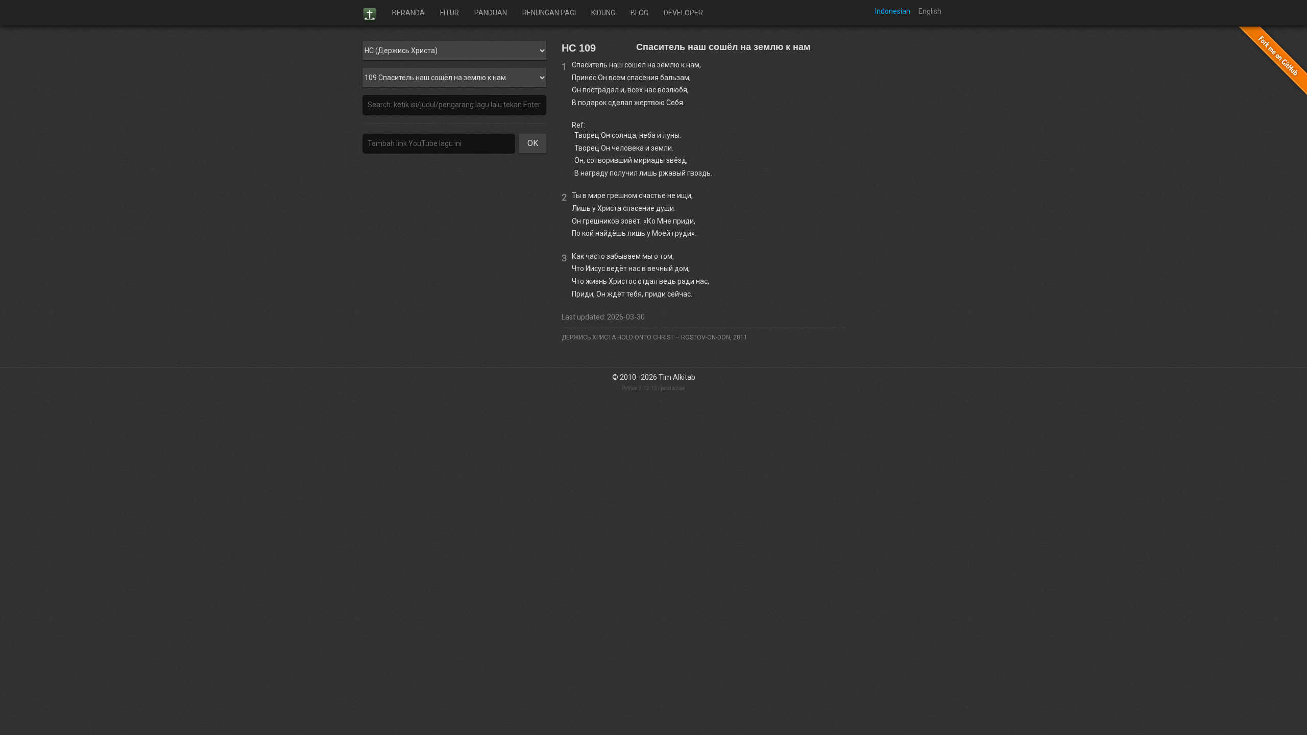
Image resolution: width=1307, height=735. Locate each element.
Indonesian (892, 11)
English (929, 11)
